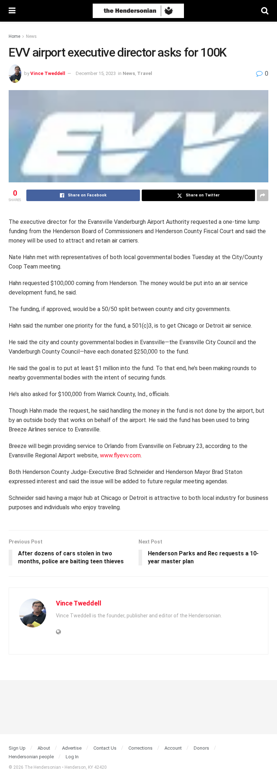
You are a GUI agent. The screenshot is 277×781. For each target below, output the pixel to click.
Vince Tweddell (47, 73)
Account (173, 748)
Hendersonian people (31, 756)
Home (14, 36)
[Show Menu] (12, 11)
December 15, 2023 (96, 73)
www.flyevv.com (120, 455)
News (31, 36)
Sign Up (17, 748)
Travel (144, 73)
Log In (72, 756)
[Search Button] (264, 11)
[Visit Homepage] (138, 11)
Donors (201, 748)
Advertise (72, 748)
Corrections (140, 748)
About (44, 748)
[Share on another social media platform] (262, 195)
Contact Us (104, 748)
